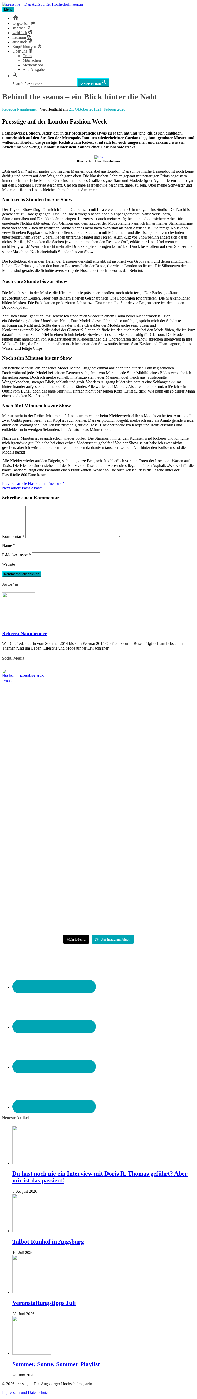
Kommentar (13, 536)
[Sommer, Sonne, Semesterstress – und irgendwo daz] (49, 765)
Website (8, 564)
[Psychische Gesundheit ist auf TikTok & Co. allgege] (147, 868)
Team (27, 56)
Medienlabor (33, 65)
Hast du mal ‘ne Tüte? (33, 483)
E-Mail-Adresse (16, 555)
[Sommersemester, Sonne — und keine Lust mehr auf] (147, 763)
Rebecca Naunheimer (19, 109)
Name (8, 545)
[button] (14, 76)
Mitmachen (32, 60)
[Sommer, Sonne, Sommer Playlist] (31, 1353)
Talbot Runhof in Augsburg (48, 1241)
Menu (8, 9)
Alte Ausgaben (35, 69)
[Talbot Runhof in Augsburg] (31, 1231)
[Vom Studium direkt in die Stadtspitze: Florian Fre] (49, 714)
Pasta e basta (22, 488)
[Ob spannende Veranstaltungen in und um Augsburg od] (49, 861)
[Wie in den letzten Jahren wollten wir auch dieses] (49, 815)
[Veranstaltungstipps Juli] (31, 1292)
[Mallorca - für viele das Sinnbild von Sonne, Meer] (49, 912)
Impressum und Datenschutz (25, 1392)
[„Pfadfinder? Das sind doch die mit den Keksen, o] (147, 817)
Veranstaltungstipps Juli (44, 1303)
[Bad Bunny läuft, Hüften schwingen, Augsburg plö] (147, 709)
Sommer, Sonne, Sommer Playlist (56, 1364)
